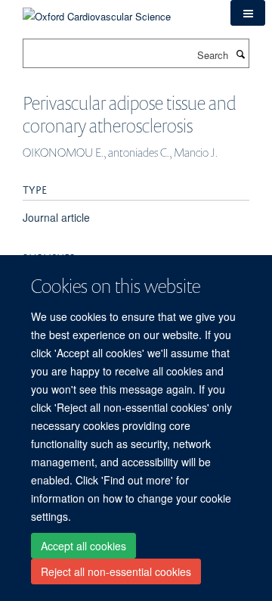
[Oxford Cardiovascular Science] (97, 11)
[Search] (240, 53)
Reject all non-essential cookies (116, 571)
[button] (247, 13)
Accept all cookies (83, 545)
